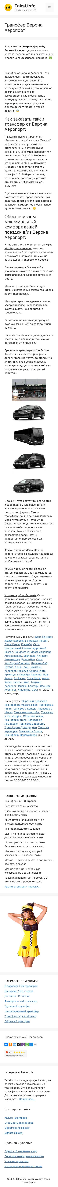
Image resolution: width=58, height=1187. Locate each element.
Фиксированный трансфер (20, 1001)
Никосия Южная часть (31, 670)
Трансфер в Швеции (31, 723)
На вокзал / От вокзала (18, 991)
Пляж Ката (33, 678)
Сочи (39, 659)
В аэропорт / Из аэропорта (20, 986)
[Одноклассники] (10, 1044)
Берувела (29, 655)
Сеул (35, 689)
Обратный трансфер (34, 701)
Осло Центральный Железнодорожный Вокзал (25, 648)
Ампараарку (12, 659)
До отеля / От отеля (16, 996)
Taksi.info (25, 5)
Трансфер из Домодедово (20, 727)
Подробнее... (27, 1099)
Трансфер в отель (15, 719)
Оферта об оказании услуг (20, 1151)
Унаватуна (23, 689)
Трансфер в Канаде (24, 708)
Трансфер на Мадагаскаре (21, 704)
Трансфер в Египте (30, 731)
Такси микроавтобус (27, 712)
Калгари (33, 685)
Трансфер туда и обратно (20, 1016)
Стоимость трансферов (19, 1122)
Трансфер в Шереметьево (20, 734)
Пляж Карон (12, 644)
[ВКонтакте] (6, 1044)
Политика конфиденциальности (24, 1156)
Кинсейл (42, 655)
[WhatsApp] (27, 1044)
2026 (12, 1179)
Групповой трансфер (17, 1006)
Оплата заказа (13, 1132)
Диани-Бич (28, 659)
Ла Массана (22, 651)
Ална (18, 667)
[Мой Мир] (31, 1044)
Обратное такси (33, 716)
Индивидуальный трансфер (21, 1011)
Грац (25, 667)
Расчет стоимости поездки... (22, 886)
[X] (19, 1044)
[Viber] (23, 1044)
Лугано (8, 667)
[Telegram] (14, 1044)
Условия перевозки (16, 1161)
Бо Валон (19, 678)
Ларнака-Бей (39, 663)
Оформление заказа (16, 1127)
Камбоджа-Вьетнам (17, 663)
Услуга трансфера (15, 1117)
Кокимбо (26, 644)
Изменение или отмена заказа (23, 1166)
